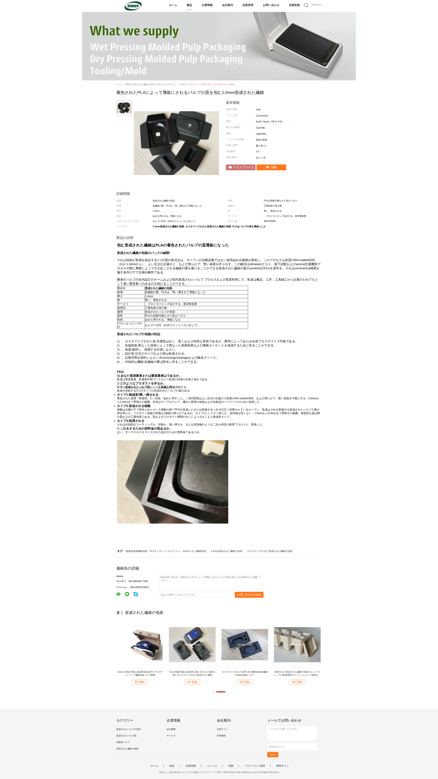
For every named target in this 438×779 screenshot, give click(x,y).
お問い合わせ (271, 5)
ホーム (173, 5)
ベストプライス (243, 167)
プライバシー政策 (255, 766)
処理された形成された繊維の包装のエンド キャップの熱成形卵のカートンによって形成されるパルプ (297, 674)
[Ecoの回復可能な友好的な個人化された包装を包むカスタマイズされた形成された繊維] (192, 644)
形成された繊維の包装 (127, 748)
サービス (171, 735)
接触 (273, 167)
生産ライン (222, 729)
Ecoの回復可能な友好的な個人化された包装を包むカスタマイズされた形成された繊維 (192, 673)
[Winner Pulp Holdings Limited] (133, 6)
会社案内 (227, 5)
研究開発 (221, 735)
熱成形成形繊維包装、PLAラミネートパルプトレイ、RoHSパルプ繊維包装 (166, 551)
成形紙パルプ (123, 742)
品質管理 (247, 5)
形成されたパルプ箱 (126, 735)
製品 (189, 5)
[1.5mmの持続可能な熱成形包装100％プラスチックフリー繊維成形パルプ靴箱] (139, 644)
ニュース (212, 766)
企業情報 (207, 5)
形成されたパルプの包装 (128, 729)
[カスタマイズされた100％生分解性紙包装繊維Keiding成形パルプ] (244, 644)
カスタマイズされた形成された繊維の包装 (270, 551)
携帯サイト (282, 766)
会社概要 (171, 729)
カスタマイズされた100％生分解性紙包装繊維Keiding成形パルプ (245, 673)
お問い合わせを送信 (249, 594)
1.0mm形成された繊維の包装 (226, 551)
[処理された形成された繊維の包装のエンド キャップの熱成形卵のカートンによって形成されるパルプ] (297, 644)
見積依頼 (294, 5)
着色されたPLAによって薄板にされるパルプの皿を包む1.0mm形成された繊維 (195, 84)
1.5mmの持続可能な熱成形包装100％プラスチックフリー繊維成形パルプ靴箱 (140, 673)
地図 (231, 766)
